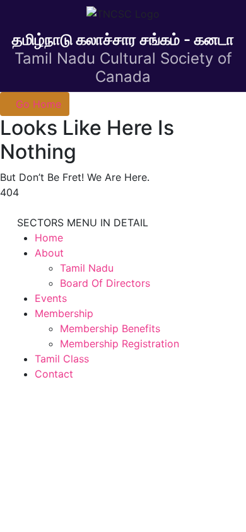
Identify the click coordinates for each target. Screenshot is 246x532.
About (49, 252)
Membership (64, 313)
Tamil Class (62, 358)
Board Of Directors (105, 283)
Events (51, 298)
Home (49, 237)
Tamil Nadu (87, 268)
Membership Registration (119, 343)
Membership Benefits (110, 328)
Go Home (38, 104)
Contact (54, 373)
